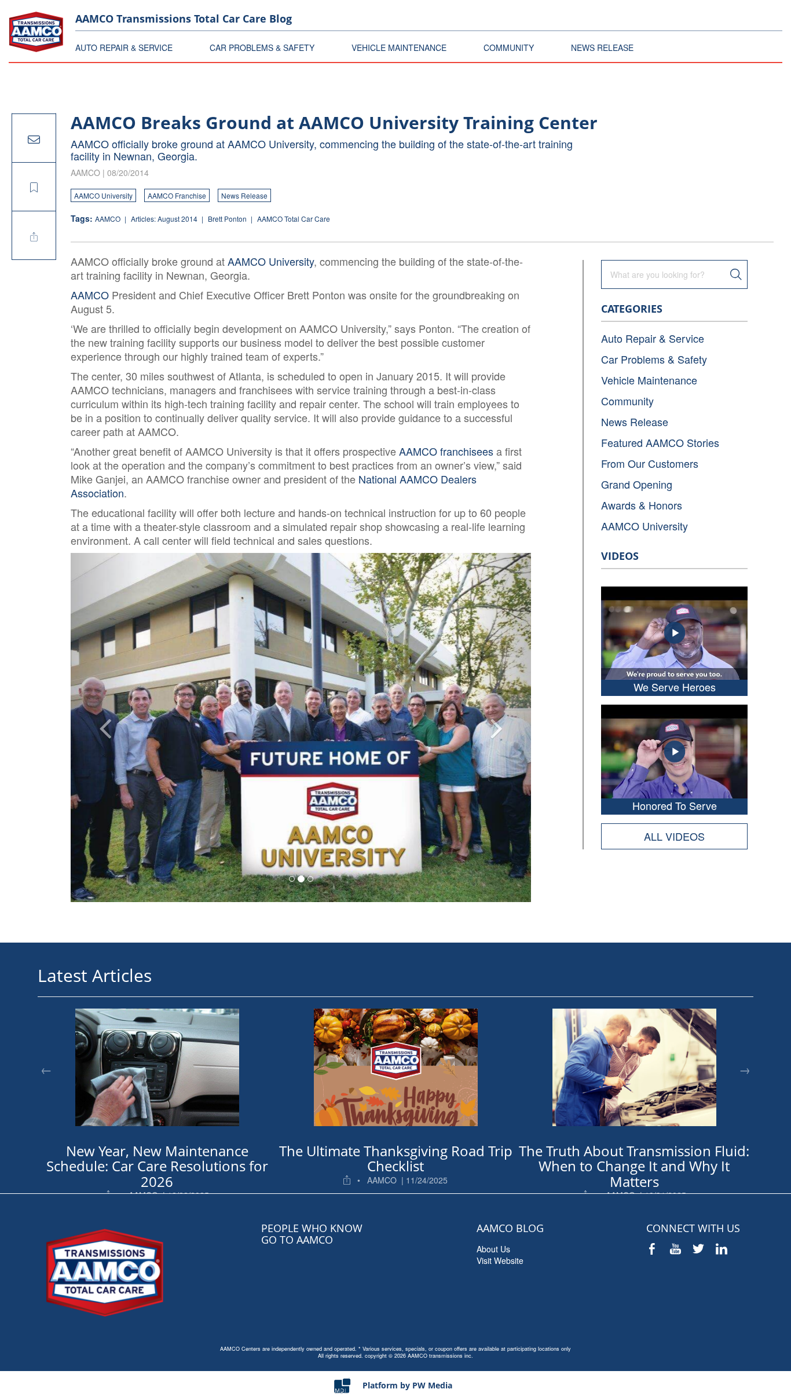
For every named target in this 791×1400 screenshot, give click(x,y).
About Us (493, 1249)
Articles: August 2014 (165, 218)
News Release (244, 195)
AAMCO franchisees (446, 451)
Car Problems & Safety (654, 359)
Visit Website (500, 1260)
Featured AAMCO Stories (660, 442)
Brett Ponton (228, 218)
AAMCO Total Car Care (293, 218)
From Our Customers (649, 463)
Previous (46, 1069)
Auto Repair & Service (652, 338)
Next (744, 1069)
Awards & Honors (641, 504)
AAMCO (108, 218)
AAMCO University (103, 195)
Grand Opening (636, 484)
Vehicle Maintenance (649, 379)
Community (627, 400)
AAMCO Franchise (177, 195)
